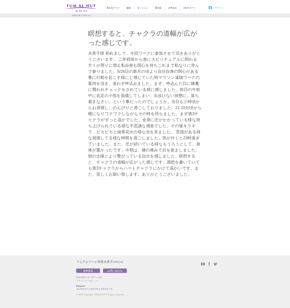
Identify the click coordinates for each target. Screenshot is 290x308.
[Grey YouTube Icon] (202, 263)
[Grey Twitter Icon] (215, 263)
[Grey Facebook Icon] (209, 263)
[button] (114, 7)
